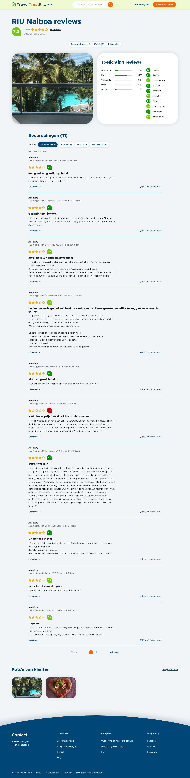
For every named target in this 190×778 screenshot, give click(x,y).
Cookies (68, 773)
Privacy (37, 773)
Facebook (152, 741)
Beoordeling (66, 145)
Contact (60, 752)
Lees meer (33, 187)
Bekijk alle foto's (170, 670)
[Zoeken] (110, 4)
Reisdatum (82, 145)
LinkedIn (151, 746)
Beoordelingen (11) (80, 44)
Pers (103, 752)
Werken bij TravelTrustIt (112, 746)
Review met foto (99, 145)
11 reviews (55, 29)
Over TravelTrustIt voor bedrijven (117, 741)
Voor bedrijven (141, 5)
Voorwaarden (52, 773)
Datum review (46, 145)
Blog (58, 758)
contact (22, 745)
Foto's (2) (99, 44)
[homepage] (26, 4)
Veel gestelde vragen (66, 746)
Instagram (152, 752)
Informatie (113, 44)
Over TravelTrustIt (65, 741)
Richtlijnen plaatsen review (89, 773)
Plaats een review (164, 5)
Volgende (114, 652)
